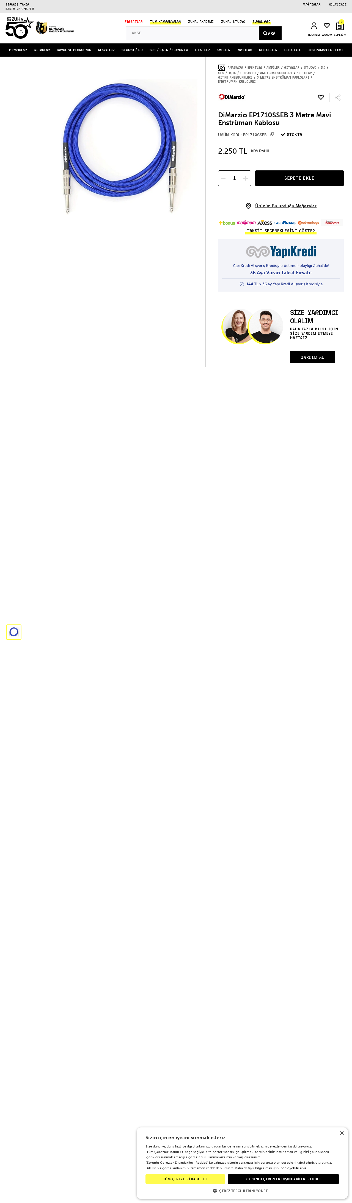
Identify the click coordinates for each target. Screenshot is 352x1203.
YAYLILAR (244, 50)
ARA (271, 33)
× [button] (342, 1133)
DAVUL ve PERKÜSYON (74, 50)
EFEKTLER (202, 50)
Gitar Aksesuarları (235, 77)
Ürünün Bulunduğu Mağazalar (286, 206)
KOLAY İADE (337, 4)
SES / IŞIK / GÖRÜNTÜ (169, 50)
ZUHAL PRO (261, 21)
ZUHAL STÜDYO (233, 21)
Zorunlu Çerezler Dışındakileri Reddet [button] (283, 1179)
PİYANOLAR (18, 50)
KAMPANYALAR (165, 21)
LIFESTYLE (292, 50)
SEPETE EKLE (299, 178)
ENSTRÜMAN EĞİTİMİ (325, 50)
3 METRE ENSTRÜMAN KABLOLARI (283, 77)
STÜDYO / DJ (132, 50)
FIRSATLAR (134, 21)
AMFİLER (223, 50)
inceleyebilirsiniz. (293, 1168)
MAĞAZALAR (312, 4)
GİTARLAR (42, 50)
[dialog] (242, 1163)
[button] (13, 632)
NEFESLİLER (268, 50)
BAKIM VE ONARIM (20, 8)
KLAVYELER (106, 50)
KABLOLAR (304, 73)
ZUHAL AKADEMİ (201, 21)
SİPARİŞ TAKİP (17, 4)
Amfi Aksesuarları (276, 73)
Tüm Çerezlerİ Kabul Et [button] (185, 1179)
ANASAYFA (235, 67)
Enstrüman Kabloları (237, 81)
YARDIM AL (312, 357)
